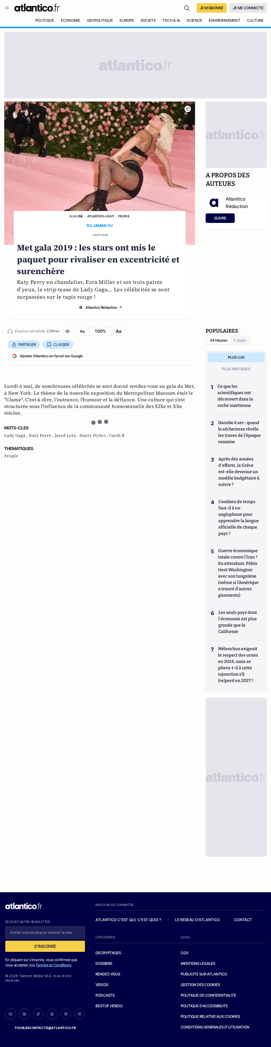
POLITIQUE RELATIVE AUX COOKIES (210, 1016)
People (124, 216)
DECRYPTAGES (108, 953)
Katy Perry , (42, 435)
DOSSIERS (104, 963)
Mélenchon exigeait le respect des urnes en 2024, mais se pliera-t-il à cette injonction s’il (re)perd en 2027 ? (238, 664)
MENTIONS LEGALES (198, 963)
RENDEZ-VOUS (108, 974)
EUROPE (127, 20)
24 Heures (218, 340)
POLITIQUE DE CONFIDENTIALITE (208, 995)
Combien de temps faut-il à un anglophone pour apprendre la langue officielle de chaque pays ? (238, 517)
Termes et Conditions (53, 965)
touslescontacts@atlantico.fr (45, 1028)
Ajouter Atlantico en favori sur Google (51, 356)
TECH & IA (171, 20)
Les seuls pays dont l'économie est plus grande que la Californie (237, 622)
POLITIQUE (44, 20)
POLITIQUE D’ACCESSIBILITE (204, 1006)
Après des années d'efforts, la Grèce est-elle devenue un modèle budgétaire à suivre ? (238, 471)
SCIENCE (194, 20)
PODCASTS (105, 995)
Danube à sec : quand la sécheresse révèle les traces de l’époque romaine (239, 432)
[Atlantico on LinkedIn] (52, 1014)
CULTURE (255, 20)
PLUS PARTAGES (236, 369)
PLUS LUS (236, 357)
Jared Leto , (67, 435)
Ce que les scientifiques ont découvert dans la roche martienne (235, 396)
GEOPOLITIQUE (100, 20)
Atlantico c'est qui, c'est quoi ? (128, 919)
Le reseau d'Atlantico (197, 919)
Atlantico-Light (100, 216)
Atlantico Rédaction (101, 307)
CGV (184, 953)
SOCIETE (148, 20)
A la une (76, 216)
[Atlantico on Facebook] (38, 1014)
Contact (243, 919)
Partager (27, 344)
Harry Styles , (94, 435)
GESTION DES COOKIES (200, 984)
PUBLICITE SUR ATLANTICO (204, 974)
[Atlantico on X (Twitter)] (24, 1014)
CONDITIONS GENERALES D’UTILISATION (215, 1027)
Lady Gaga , (16, 435)
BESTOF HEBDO (109, 1006)
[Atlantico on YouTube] (79, 1014)
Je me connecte (248, 8)
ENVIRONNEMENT (224, 20)
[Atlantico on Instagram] (66, 1014)
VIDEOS (102, 984)
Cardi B (116, 435)
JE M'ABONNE (211, 8)
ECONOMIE (70, 20)
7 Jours (240, 340)
